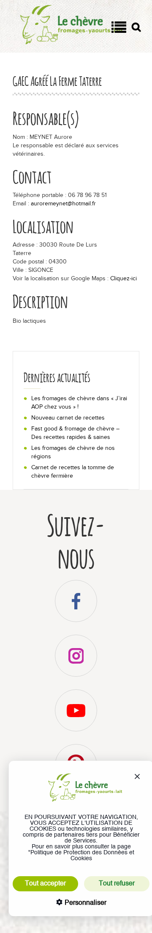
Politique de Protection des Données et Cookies (82, 855)
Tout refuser (117, 883)
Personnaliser (84, 903)
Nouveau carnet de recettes (68, 417)
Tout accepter (45, 883)
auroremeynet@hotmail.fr (63, 203)
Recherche (136, 29)
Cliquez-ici (123, 278)
